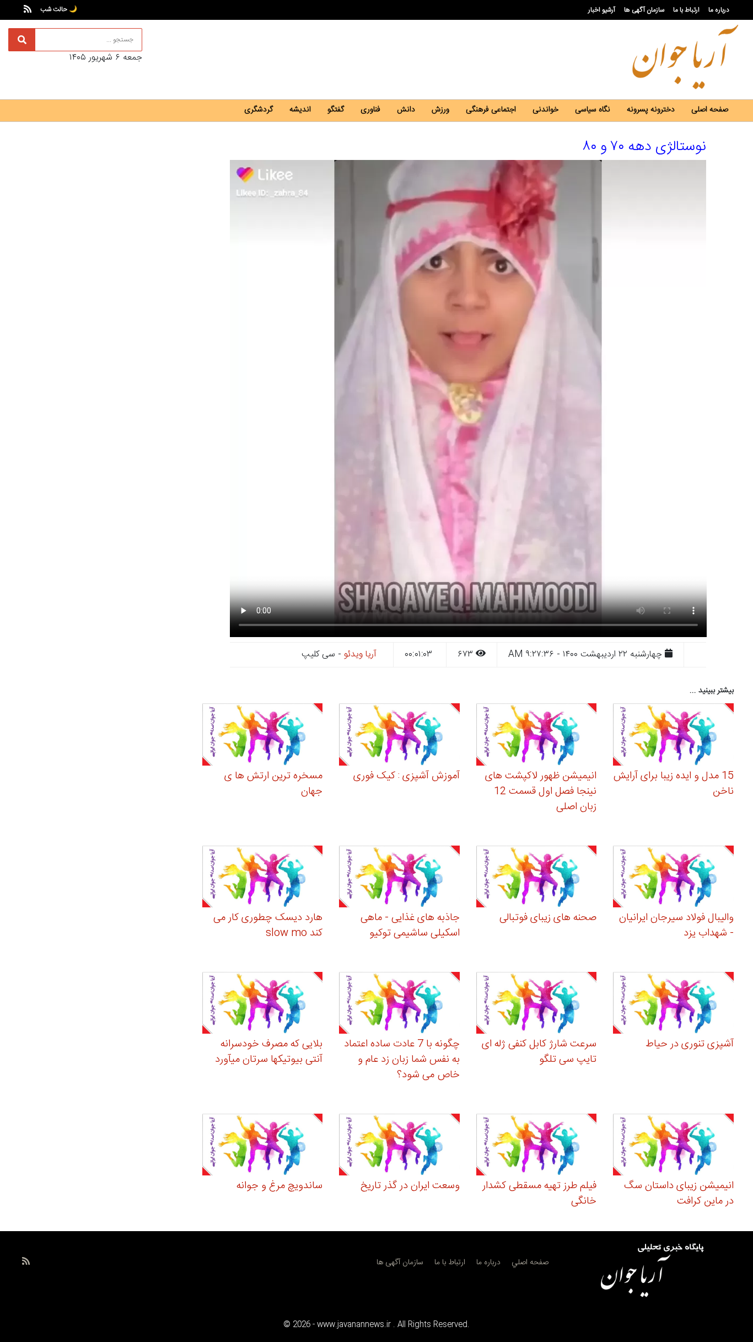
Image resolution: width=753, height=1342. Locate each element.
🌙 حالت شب (58, 9)
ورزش (440, 109)
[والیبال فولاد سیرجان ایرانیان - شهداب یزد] (673, 877)
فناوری (370, 109)
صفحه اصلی (709, 109)
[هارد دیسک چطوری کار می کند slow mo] (262, 877)
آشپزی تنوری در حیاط (690, 1044)
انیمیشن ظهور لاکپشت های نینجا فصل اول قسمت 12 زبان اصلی (540, 791)
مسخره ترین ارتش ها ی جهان (273, 784)
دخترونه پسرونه (651, 109)
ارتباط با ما (686, 9)
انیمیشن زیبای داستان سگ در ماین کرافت (679, 1194)
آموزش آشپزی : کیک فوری (406, 776)
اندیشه (300, 109)
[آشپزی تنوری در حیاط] (673, 1004)
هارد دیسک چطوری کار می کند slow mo (267, 926)
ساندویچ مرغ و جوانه (279, 1186)
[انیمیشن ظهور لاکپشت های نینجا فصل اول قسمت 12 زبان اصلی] (536, 736)
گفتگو (335, 109)
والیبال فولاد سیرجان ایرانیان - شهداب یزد (676, 926)
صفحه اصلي (530, 1262)
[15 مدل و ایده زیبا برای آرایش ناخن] (673, 736)
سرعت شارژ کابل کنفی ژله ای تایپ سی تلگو (539, 1052)
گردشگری (258, 109)
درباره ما (718, 9)
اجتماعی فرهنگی (491, 109)
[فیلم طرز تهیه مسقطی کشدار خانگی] (536, 1146)
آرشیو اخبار (601, 9)
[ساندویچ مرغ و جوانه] (262, 1146)
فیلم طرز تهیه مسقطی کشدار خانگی (539, 1194)
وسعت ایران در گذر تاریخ (410, 1186)
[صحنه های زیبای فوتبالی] (536, 877)
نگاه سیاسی (592, 109)
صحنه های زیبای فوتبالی (547, 918)
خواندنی (545, 109)
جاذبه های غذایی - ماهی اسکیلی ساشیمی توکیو (410, 926)
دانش (406, 109)
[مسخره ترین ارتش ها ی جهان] (262, 736)
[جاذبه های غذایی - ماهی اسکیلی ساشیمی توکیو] (399, 877)
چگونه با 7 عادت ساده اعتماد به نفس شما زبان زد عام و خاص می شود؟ (402, 1059)
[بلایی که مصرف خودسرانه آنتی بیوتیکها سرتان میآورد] (262, 1004)
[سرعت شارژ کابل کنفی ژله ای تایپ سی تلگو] (536, 1004)
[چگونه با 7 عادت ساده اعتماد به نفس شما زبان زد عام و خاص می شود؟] (399, 1004)
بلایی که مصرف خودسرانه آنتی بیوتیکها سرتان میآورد (268, 1052)
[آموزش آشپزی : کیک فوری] (399, 736)
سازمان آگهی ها (644, 9)
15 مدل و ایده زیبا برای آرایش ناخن (674, 784)
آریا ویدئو (360, 654)
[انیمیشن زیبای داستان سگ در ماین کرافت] (673, 1146)
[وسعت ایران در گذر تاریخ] (399, 1146)
